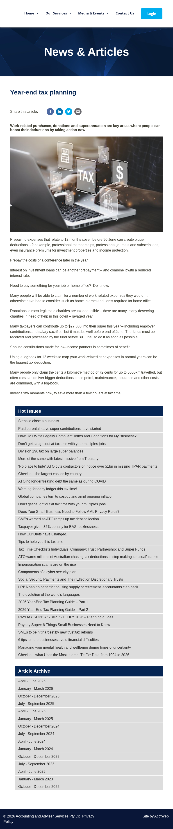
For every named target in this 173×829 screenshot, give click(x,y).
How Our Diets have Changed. (42, 534)
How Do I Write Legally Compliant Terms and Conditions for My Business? (77, 436)
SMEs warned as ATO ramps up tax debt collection (58, 519)
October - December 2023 (38, 756)
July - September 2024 (36, 734)
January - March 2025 (35, 719)
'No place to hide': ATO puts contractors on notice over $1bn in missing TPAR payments (87, 466)
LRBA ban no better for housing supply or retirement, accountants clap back (78, 587)
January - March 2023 (35, 779)
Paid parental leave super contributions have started (59, 429)
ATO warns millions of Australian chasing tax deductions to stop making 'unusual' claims (88, 557)
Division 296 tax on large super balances (50, 451)
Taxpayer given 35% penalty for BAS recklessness (58, 527)
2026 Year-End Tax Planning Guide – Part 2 (53, 610)
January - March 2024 (35, 749)
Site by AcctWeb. (156, 816)
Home (29, 13)
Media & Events (91, 13)
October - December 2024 (38, 726)
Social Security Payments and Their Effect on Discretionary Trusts (70, 579)
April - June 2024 (32, 741)
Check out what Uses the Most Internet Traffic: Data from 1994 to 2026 (73, 655)
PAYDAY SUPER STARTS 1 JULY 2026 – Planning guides (65, 617)
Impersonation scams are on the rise (47, 564)
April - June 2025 (32, 711)
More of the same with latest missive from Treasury (58, 459)
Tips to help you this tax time (40, 542)
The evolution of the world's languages (49, 594)
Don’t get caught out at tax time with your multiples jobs (62, 444)
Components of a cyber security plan (47, 572)
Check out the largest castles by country (50, 474)
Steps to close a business (38, 421)
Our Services (56, 13)
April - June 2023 (32, 771)
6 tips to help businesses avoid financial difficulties (58, 640)
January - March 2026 (35, 688)
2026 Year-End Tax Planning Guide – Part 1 (53, 602)
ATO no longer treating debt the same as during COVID (62, 481)
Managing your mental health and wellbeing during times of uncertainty (74, 647)
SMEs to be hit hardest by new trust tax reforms (55, 632)
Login (151, 13)
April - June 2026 (32, 681)
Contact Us (125, 13)
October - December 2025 (38, 696)
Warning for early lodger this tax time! (47, 489)
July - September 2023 (36, 764)
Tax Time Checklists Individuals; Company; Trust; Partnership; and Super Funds (81, 549)
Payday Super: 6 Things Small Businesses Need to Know (64, 625)
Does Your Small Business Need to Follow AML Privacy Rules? (68, 511)
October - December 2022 (38, 787)
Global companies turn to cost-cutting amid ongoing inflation (66, 496)
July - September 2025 (36, 704)
